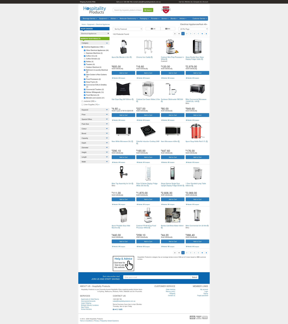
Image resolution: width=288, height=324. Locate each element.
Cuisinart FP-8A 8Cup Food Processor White (146, 226)
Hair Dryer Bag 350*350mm (122, 99)
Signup (206, 293)
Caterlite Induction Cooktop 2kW (147, 141)
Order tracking (170, 289)
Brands (173, 18)
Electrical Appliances (103, 24)
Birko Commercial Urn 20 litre (196, 225)
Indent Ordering (86, 303)
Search (149, 10)
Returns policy (170, 291)
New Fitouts (85, 307)
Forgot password (202, 295)
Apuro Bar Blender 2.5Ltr (121, 57)
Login (206, 291)
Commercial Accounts (88, 301)
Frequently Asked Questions (109, 321)
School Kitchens (86, 309)
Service (164, 18)
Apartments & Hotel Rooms (90, 299)
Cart (181, 2)
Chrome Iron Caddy (143, 57)
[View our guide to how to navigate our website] (123, 263)
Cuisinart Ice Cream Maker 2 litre (148, 99)
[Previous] (179, 33)
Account (205, 2)
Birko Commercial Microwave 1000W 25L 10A (196, 100)
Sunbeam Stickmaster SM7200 (172, 99)
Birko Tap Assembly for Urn (122, 183)
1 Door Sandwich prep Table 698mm (196, 184)
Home (84, 24)
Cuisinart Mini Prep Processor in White (172, 58)
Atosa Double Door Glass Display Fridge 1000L (195, 58)
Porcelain (154, 18)
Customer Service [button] (199, 18)
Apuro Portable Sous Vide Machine (121, 226)
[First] (175, 33)
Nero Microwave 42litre (169, 141)
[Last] (206, 33)
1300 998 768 (127, 2)
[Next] (202, 33)
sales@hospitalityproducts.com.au (149, 2)
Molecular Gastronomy (128, 18)
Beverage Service (89, 18)
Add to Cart (123, 73)
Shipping (172, 293)
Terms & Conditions (86, 321)
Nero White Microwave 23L (121, 141)
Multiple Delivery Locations (90, 305)
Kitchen (113, 18)
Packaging (144, 18)
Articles (182, 18)
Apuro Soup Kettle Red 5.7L (196, 141)
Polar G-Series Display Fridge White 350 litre (147, 184)
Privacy (96, 321)
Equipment (103, 18)
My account (204, 289)
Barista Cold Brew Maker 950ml (172, 225)
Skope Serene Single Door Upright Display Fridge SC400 (172, 184)
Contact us (171, 295)
